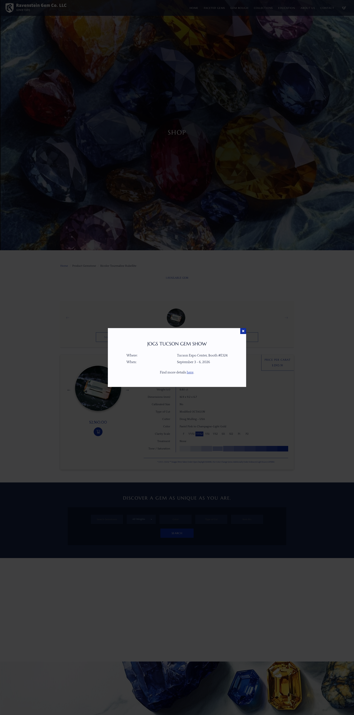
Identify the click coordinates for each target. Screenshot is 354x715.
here (190, 372)
